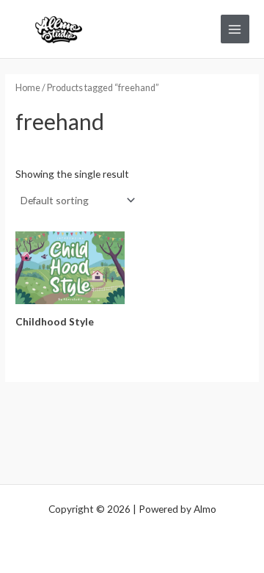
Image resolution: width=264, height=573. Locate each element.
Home (27, 87)
